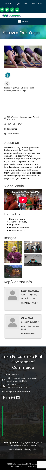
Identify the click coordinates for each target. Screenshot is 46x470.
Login (17, 3)
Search (8, 3)
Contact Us (36, 3)
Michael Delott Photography (23, 449)
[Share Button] (7, 83)
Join (25, 3)
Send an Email (27, 333)
